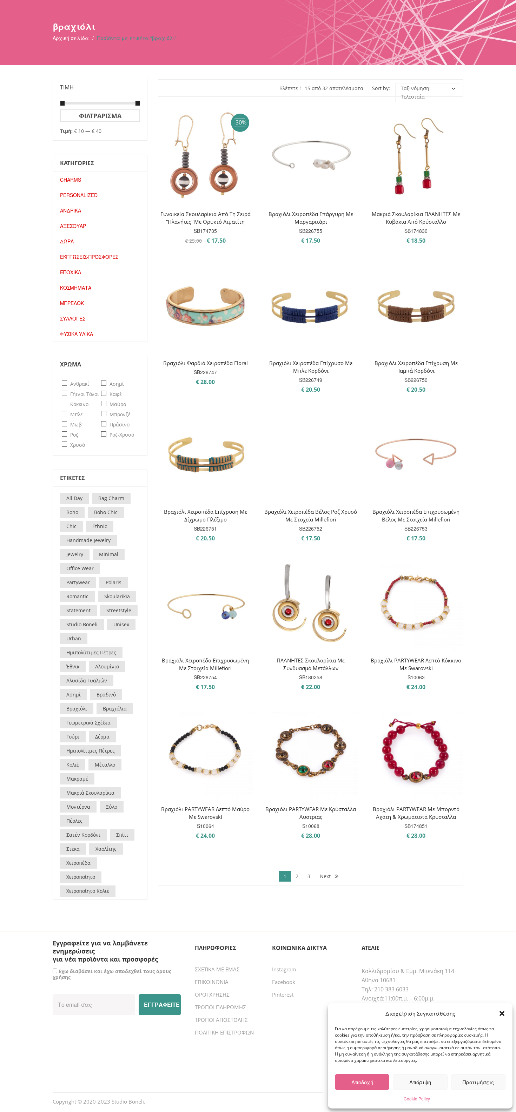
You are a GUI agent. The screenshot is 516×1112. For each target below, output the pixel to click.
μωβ (76, 424)
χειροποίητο (80, 877)
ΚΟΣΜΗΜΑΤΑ (75, 287)
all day (74, 498)
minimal (108, 554)
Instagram (284, 969)
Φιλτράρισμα (100, 115)
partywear (78, 582)
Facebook (283, 981)
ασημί (117, 383)
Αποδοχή (362, 1082)
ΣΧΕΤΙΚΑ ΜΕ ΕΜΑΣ (217, 969)
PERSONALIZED (79, 194)
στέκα (73, 848)
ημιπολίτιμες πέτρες (90, 750)
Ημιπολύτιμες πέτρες (91, 652)
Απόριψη (420, 1082)
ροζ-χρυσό (122, 434)
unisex (121, 624)
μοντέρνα (78, 806)
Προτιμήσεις (478, 1082)
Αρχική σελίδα (71, 37)
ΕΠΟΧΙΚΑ (70, 272)
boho (72, 512)
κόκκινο (79, 404)
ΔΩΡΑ (67, 241)
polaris (113, 582)
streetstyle (118, 610)
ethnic (99, 526)
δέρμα (102, 736)
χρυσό (77, 445)
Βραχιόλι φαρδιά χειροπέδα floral (205, 362)
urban (73, 638)
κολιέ (72, 764)
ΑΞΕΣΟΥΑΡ (73, 225)
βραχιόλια (115, 708)
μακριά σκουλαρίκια (90, 792)
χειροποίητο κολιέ (87, 891)
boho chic (106, 512)
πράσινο (120, 424)
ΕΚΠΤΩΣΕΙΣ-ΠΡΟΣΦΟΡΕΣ (89, 256)
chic (71, 526)
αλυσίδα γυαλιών (86, 680)
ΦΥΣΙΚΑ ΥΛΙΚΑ (76, 333)
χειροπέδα (78, 863)
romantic (77, 596)
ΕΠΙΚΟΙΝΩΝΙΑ (212, 981)
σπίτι (122, 834)
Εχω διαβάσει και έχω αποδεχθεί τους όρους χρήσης (112, 974)
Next (325, 876)
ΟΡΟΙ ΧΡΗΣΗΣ (212, 994)
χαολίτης (106, 848)
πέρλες (74, 820)
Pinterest (282, 994)
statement (78, 610)
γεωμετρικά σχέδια (88, 722)
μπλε (76, 414)
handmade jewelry (88, 540)
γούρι (72, 736)
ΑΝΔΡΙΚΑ (70, 210)
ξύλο (111, 806)
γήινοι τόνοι (84, 394)
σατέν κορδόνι (83, 834)
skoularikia (117, 596)
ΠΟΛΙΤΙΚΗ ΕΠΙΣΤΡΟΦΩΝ (224, 1032)
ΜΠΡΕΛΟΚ (72, 302)
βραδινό (106, 694)
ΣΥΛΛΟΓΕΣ (72, 318)
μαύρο (118, 404)
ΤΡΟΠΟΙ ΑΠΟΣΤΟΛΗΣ (221, 1019)
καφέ (116, 394)
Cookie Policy (417, 1098)
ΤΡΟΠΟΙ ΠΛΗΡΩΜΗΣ (220, 1007)
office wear (80, 568)
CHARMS (70, 179)
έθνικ (72, 666)
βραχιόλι (76, 708)
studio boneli (82, 624)
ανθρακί (79, 383)
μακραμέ (77, 778)
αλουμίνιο (107, 666)
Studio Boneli (128, 1101)
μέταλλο (105, 764)
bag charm (111, 498)
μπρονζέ (120, 414)
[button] (501, 1013)
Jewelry (74, 554)
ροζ (74, 434)
